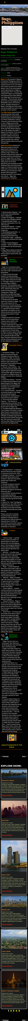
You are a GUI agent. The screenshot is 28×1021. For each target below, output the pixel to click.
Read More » (7, 795)
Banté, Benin (5, 820)
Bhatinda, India (6, 909)
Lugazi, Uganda (6, 951)
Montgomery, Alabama (8, 780)
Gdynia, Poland (6, 875)
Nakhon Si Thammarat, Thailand (10, 991)
